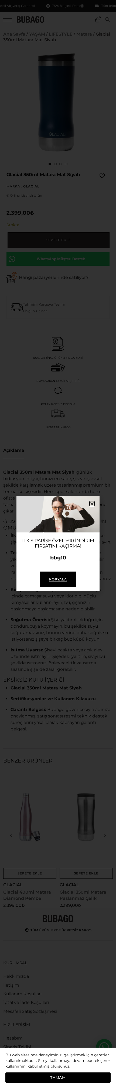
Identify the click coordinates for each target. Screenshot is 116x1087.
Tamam (58, 1077)
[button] (92, 503)
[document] (58, 543)
